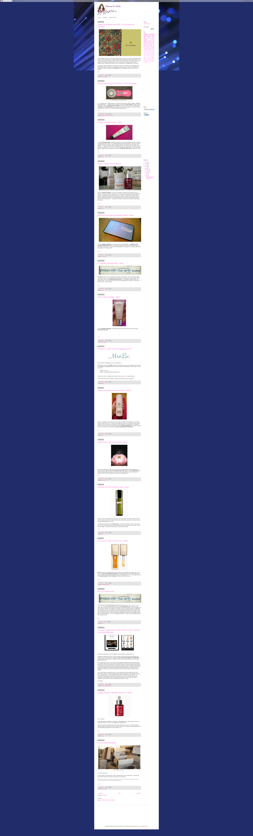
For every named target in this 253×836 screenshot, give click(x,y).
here (108, 370)
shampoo (145, 54)
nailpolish (149, 37)
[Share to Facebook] (109, 75)
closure (148, 56)
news (150, 53)
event (144, 48)
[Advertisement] (149, 84)
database (149, 57)
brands (145, 35)
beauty (149, 47)
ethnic (146, 52)
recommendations (146, 46)
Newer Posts (100, 793)
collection (151, 44)
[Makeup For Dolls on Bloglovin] (149, 110)
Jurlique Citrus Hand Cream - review (110, 122)
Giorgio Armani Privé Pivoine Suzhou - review (112, 442)
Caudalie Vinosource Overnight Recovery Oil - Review (115, 693)
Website (105, 17)
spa (107, 76)
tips (148, 41)
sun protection (152, 46)
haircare (148, 43)
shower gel (149, 54)
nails (145, 37)
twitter (146, 62)
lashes (146, 44)
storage (105, 788)
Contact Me (112, 17)
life (102, 788)
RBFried (138, 826)
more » (99, 71)
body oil (153, 55)
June (147, 175)
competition (102, 115)
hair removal (149, 52)
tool (153, 44)
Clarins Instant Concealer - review (109, 297)
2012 (146, 163)
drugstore (152, 38)
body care (152, 41)
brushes (149, 36)
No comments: (101, 113)
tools (153, 37)
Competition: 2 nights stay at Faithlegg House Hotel (114, 349)
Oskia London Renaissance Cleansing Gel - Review (114, 390)
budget (152, 36)
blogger (145, 45)
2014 (146, 166)
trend (153, 54)
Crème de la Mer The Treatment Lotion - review (113, 487)
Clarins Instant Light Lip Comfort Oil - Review (113, 541)
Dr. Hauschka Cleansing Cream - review (110, 263)
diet (144, 52)
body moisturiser (149, 45)
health (152, 52)
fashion (149, 48)
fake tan (147, 48)
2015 (146, 168)
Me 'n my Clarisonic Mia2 (106, 591)
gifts (153, 45)
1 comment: (101, 621)
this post (109, 108)
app (146, 55)
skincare (104, 76)
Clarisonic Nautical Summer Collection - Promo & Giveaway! (117, 83)
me (151, 43)
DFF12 (145, 55)
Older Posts (138, 793)
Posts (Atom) (105, 795)
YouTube (145, 47)
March (147, 172)
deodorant (152, 47)
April (147, 174)
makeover (103, 685)
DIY (101, 685)
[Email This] (105, 75)
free (105, 115)
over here (110, 613)
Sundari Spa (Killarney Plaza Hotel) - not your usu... (150, 178)
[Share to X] (108, 75)
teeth (144, 62)
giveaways (108, 115)
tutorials (110, 685)
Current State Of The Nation (107, 743)
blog (101, 788)
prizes (152, 48)
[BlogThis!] (107, 75)
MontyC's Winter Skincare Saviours (109, 164)
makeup (104, 256)
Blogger (146, 826)
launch (102, 256)
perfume (104, 480)
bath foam (149, 55)
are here (125, 376)
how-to (149, 42)
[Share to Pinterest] (110, 75)
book (144, 56)
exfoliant (153, 57)
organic (102, 76)
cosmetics (145, 57)
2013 (146, 165)
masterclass (147, 53)
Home (99, 17)
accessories (146, 38)
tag (151, 54)
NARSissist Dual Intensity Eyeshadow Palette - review (115, 215)
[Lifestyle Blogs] (146, 115)
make (144, 53)
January (147, 169)
